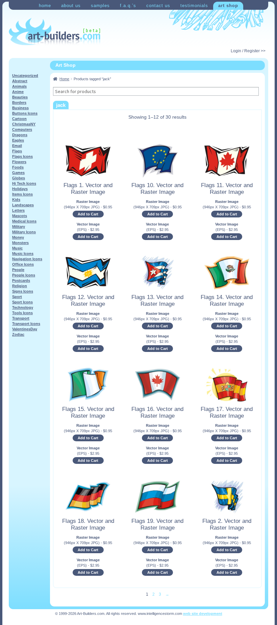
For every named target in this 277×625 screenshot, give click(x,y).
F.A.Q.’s (128, 5)
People (18, 270)
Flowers (19, 162)
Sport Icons (22, 302)
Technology (22, 307)
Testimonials (194, 5)
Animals (19, 86)
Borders (19, 102)
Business (20, 108)
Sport (17, 297)
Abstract (19, 81)
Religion (19, 286)
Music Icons (22, 253)
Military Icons (24, 232)
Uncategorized (25, 75)
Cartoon (19, 119)
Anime (18, 92)
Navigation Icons (27, 259)
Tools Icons (22, 313)
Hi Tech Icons (24, 183)
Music (17, 248)
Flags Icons (22, 156)
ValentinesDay (24, 329)
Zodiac (18, 334)
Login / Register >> (248, 51)
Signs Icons (22, 291)
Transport (20, 318)
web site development (202, 614)
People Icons (23, 275)
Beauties (20, 97)
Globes (18, 178)
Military (18, 227)
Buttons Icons (24, 113)
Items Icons (22, 194)
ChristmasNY (23, 124)
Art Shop (228, 5)
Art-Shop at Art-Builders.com (54, 32)
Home (45, 5)
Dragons (19, 135)
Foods (18, 167)
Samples (100, 5)
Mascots (19, 216)
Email (17, 146)
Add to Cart (88, 214)
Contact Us (158, 5)
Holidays (20, 189)
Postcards (21, 280)
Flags (17, 151)
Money (18, 237)
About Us (71, 5)
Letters (18, 210)
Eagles (18, 140)
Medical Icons (24, 221)
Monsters (20, 243)
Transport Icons (26, 324)
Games (18, 173)
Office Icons (23, 264)
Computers (22, 129)
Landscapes (23, 205)
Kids (16, 200)
